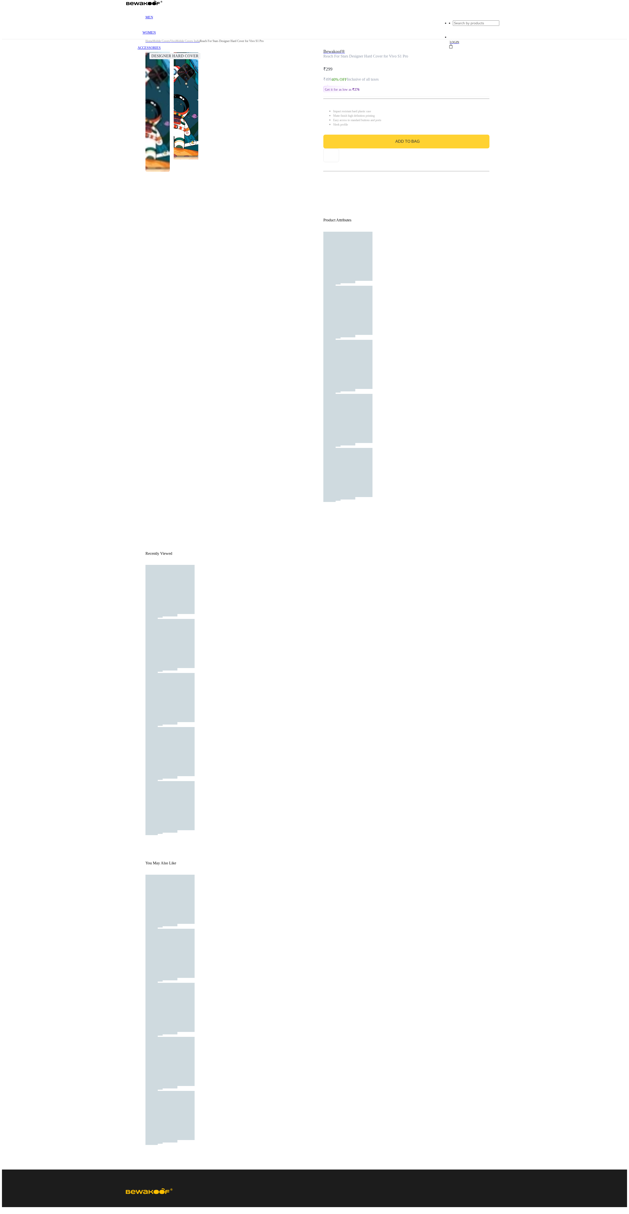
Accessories (149, 48)
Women (149, 32)
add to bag (407, 141)
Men (149, 17)
